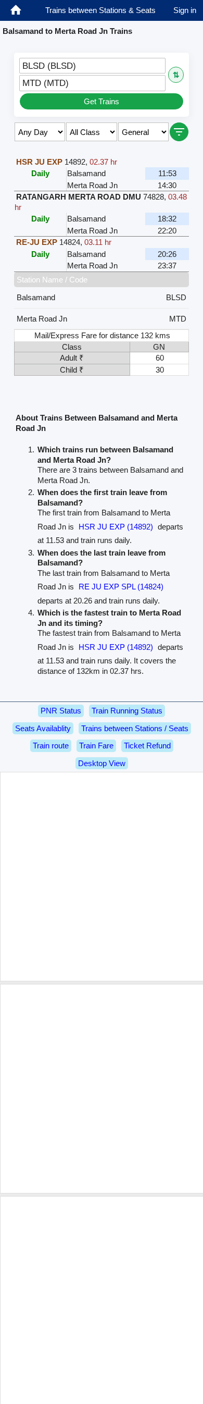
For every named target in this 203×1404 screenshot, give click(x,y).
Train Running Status (127, 710)
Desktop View (101, 763)
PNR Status (61, 710)
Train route (51, 745)
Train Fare (96, 745)
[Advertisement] (101, 876)
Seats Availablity (43, 728)
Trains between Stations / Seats (134, 728)
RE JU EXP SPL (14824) (121, 586)
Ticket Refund (147, 745)
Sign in (184, 10)
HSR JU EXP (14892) (116, 526)
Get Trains (101, 101)
